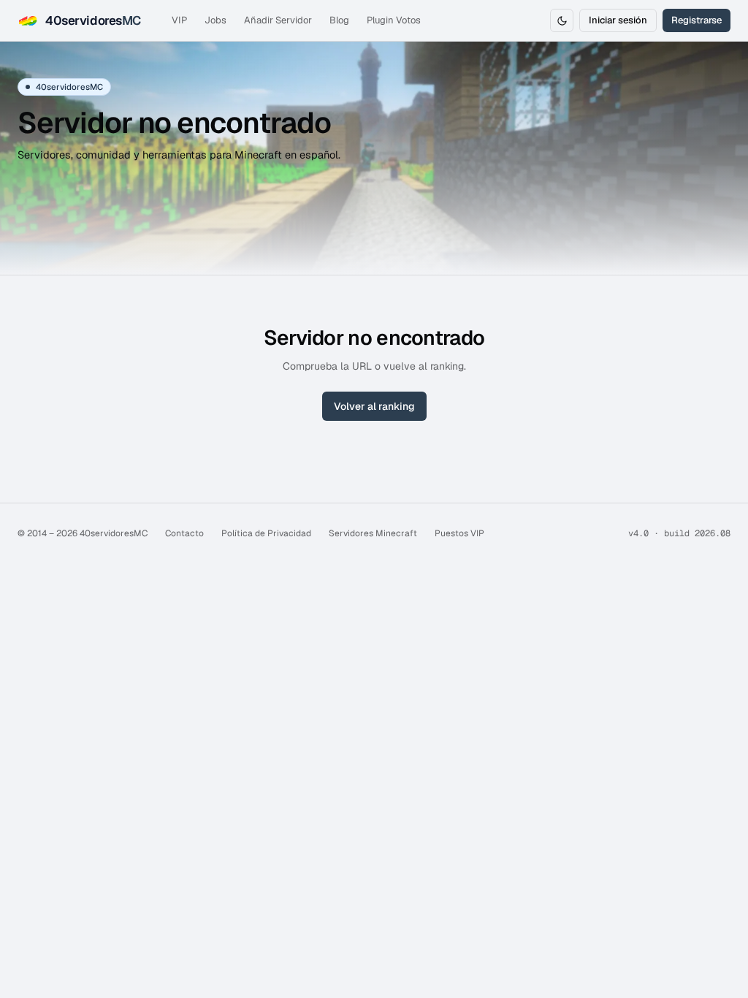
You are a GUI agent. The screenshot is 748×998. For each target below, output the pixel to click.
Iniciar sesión (618, 20)
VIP (179, 20)
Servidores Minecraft (373, 533)
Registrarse (696, 20)
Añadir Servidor (278, 20)
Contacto (184, 533)
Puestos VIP (459, 533)
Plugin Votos (394, 20)
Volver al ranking (374, 406)
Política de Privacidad (266, 533)
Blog (339, 20)
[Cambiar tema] (561, 20)
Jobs (215, 20)
